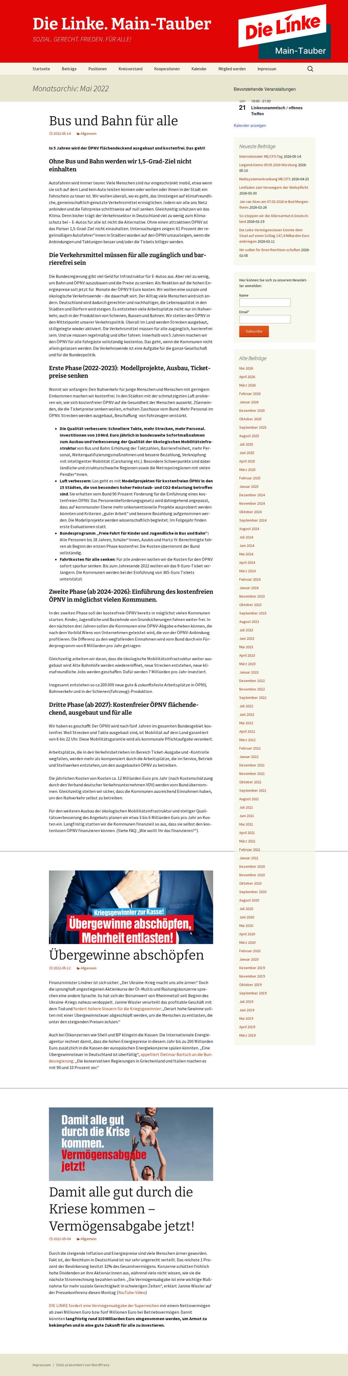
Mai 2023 (246, 646)
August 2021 (249, 798)
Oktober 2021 (250, 782)
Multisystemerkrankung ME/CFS (265, 178)
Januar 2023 (249, 672)
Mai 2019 (246, 1018)
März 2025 (247, 469)
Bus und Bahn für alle (113, 121)
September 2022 (252, 697)
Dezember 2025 (252, 410)
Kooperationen (167, 68)
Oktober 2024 (250, 511)
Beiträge (69, 68)
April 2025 (247, 461)
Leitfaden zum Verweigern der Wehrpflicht (273, 187)
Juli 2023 (246, 630)
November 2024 (252, 503)
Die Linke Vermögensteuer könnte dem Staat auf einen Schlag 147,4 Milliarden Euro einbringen (274, 235)
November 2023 (252, 596)
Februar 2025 (249, 478)
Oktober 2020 (250, 883)
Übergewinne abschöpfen (126, 955)
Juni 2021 (246, 815)
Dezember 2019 (252, 967)
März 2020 (247, 942)
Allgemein (88, 133)
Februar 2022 (249, 748)
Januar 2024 (249, 587)
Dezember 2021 (252, 765)
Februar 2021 (249, 849)
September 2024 (252, 520)
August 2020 (249, 900)
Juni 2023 (246, 638)
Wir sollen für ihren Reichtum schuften (269, 249)
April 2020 (247, 933)
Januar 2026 (249, 402)
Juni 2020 (246, 917)
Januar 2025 (249, 486)
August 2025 (249, 435)
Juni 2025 (246, 452)
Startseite (41, 68)
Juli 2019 (246, 1001)
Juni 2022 (246, 714)
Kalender (199, 68)
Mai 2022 (246, 722)
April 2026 (247, 376)
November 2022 (252, 689)
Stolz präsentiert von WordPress (83, 1364)
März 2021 (247, 841)
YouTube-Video (131, 1292)
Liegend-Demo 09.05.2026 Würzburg (268, 164)
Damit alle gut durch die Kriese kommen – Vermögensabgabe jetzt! (122, 1209)
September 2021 (252, 790)
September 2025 (252, 427)
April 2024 (247, 562)
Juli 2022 (246, 706)
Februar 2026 (249, 393)
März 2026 (247, 385)
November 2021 (252, 773)
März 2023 (247, 663)
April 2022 (247, 731)
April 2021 (247, 832)
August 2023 (249, 621)
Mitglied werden (232, 68)
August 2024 (249, 528)
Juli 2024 (246, 537)
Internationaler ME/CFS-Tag (261, 156)
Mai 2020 (246, 925)
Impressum (266, 68)
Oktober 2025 (250, 418)
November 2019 (252, 976)
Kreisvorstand (130, 68)
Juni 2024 (246, 545)
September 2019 (252, 993)
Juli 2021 (246, 807)
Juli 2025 (246, 444)
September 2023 (252, 613)
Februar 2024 (249, 579)
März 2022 (247, 739)
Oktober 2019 (250, 984)
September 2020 (252, 891)
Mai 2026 (246, 368)
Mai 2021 (246, 824)
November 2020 (252, 874)
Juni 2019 (246, 1009)
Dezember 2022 (252, 680)
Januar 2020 (249, 959)
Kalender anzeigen (250, 125)
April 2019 (247, 1026)
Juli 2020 (246, 908)
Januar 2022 (249, 756)
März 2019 (247, 1035)
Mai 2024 (246, 554)
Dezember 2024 (252, 494)
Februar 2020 (249, 950)
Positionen (97, 68)
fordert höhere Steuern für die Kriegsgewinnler (117, 1008)
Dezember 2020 (252, 866)
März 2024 (247, 570)
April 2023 (247, 655)
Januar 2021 (249, 858)
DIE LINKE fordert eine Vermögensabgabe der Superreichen (104, 1305)
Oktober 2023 (250, 604)
